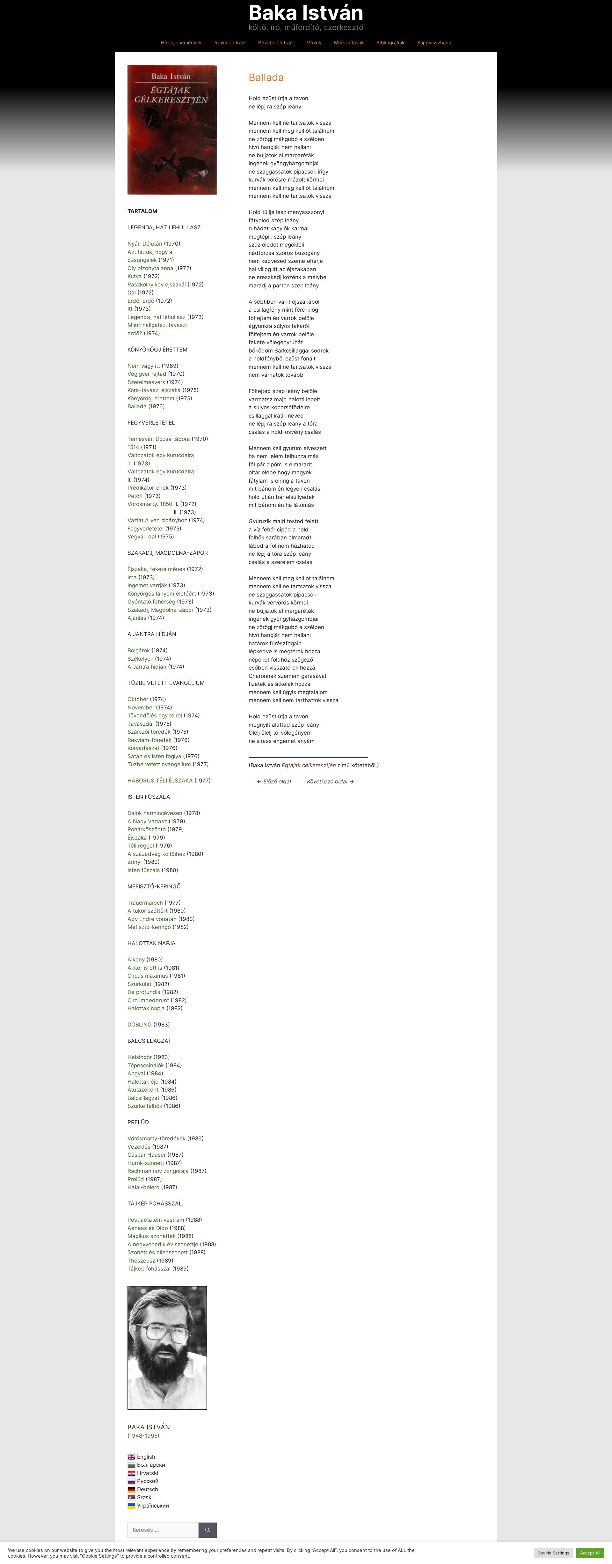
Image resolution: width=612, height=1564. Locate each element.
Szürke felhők (144, 1106)
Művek (313, 43)
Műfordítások (349, 43)
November (140, 707)
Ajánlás (136, 618)
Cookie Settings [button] (553, 1552)
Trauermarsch (145, 903)
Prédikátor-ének (148, 488)
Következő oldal (330, 781)
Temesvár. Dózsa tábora (158, 439)
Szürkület (139, 984)
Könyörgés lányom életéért (161, 593)
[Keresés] (208, 1530)
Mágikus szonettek (151, 1236)
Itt (130, 309)
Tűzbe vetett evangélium (159, 764)
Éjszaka (137, 837)
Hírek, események (181, 43)
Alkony (136, 959)
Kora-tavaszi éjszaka (154, 390)
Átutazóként (142, 1089)
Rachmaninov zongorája (158, 1171)
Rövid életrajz (230, 43)
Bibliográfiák (390, 43)
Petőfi (134, 496)
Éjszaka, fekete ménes (156, 569)
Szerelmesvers (146, 382)
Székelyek (140, 659)
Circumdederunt (148, 1000)
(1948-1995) (143, 1436)
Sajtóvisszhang (434, 43)
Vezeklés (138, 1147)
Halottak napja (146, 1008)
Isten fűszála (143, 870)
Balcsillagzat (143, 1098)
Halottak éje (142, 1081)
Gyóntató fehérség (151, 601)
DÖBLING (139, 1024)
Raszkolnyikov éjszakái (156, 284)
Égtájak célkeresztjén (309, 765)
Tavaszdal (140, 724)
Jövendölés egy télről (154, 715)
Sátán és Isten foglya (154, 756)
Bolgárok (138, 650)
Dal (131, 292)
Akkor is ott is (144, 968)
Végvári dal (141, 536)
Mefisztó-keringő (149, 927)
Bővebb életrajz (276, 43)
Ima (132, 577)
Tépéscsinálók (145, 1065)
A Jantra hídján (146, 666)
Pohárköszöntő (146, 829)
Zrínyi (134, 862)
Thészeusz (141, 1260)
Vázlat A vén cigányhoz (157, 520)
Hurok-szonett (145, 1163)
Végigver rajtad (146, 374)
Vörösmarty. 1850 (149, 504)
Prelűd (135, 1179)
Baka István (306, 12)
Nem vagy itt (143, 366)
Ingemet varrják (147, 585)
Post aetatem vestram (155, 1220)
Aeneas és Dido (147, 1228)
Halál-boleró (143, 1187)
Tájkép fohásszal (149, 1268)
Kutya (134, 276)
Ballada (137, 406)
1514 (133, 447)
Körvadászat (143, 748)
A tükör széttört (147, 911)
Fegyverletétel (145, 528)
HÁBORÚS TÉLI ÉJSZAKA (160, 780)
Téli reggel (140, 845)
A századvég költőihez (156, 854)
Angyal (136, 1073)
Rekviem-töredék (149, 740)
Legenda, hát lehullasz (156, 317)
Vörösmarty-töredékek (156, 1138)
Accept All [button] (590, 1552)
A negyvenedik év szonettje (162, 1244)
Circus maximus (147, 976)
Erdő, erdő (140, 301)
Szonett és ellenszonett (157, 1252)
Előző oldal (276, 781)
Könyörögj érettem (150, 398)
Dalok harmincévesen (154, 813)
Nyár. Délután (144, 244)
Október (137, 699)
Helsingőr (139, 1057)
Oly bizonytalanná (150, 268)
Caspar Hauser (146, 1155)
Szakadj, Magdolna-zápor (160, 610)
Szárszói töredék (149, 732)
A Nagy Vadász (147, 821)
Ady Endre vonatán (152, 919)
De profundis (143, 992)
